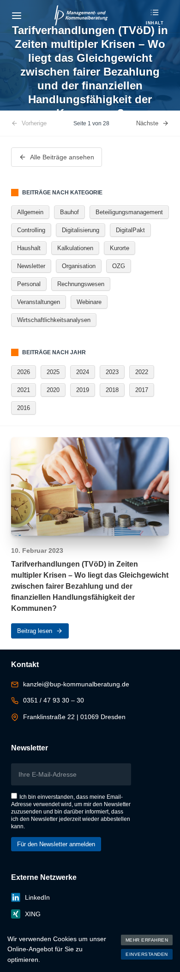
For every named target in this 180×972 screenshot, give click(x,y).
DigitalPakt (130, 230)
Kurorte (119, 248)
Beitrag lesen (34, 630)
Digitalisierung (80, 230)
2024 (82, 372)
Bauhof (69, 212)
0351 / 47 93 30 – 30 (53, 700)
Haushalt (29, 248)
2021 (23, 389)
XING (33, 914)
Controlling (31, 230)
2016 (23, 407)
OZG (118, 266)
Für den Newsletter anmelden (56, 844)
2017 (141, 389)
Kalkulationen (75, 248)
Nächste (147, 123)
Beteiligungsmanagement (129, 212)
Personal (29, 284)
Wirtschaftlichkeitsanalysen (53, 319)
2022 (141, 372)
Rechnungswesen (80, 284)
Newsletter (31, 266)
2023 (112, 372)
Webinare (89, 302)
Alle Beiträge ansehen (62, 157)
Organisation (79, 266)
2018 (112, 389)
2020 (53, 389)
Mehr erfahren (147, 940)
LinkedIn (37, 897)
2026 (23, 372)
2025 (53, 372)
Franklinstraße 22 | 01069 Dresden (74, 716)
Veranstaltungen (38, 302)
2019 (82, 389)
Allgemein (30, 212)
